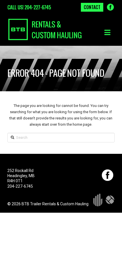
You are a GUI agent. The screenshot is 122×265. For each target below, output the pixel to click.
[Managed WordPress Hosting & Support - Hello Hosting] (110, 199)
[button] (107, 32)
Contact (92, 7)
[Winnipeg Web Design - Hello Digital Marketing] (98, 199)
